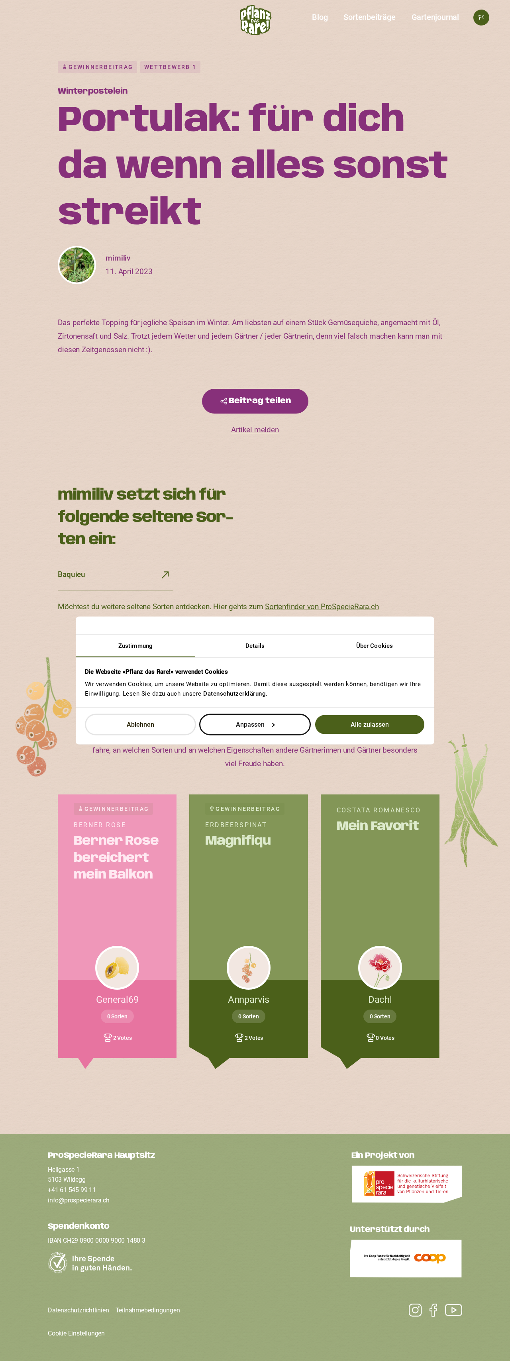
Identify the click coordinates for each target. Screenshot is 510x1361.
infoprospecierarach (79, 1200)
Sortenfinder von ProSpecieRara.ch (322, 606)
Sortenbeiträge (369, 17)
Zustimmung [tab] (135, 645)
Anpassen (250, 724)
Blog (320, 17)
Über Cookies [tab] (374, 645)
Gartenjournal (435, 17)
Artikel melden (255, 429)
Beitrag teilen (260, 401)
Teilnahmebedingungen (148, 1310)
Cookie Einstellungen (76, 1333)
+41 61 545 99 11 (72, 1190)
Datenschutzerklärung (234, 693)
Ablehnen (140, 724)
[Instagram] (449, 1310)
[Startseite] (255, 22)
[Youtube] (411, 1310)
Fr (481, 17)
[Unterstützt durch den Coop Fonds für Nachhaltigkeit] (406, 1261)
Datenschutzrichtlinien (78, 1310)
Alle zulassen (370, 724)
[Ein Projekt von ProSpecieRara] (406, 1186)
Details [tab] (255, 645)
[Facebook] (429, 1310)
